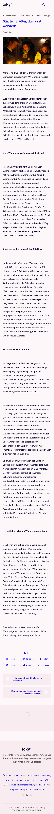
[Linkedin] (27, 795)
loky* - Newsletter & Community (30, 807)
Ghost (32, 810)
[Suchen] (43, 4)
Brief (39, 810)
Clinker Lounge (43, 16)
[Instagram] (23, 795)
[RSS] (31, 795)
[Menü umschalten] (49, 4)
